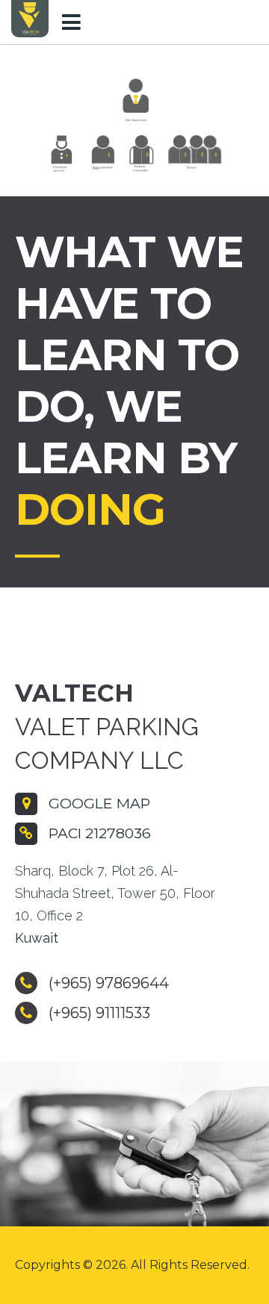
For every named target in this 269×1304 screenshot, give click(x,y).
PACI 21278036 (98, 833)
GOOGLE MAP (97, 803)
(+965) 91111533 (97, 1013)
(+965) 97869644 (107, 983)
